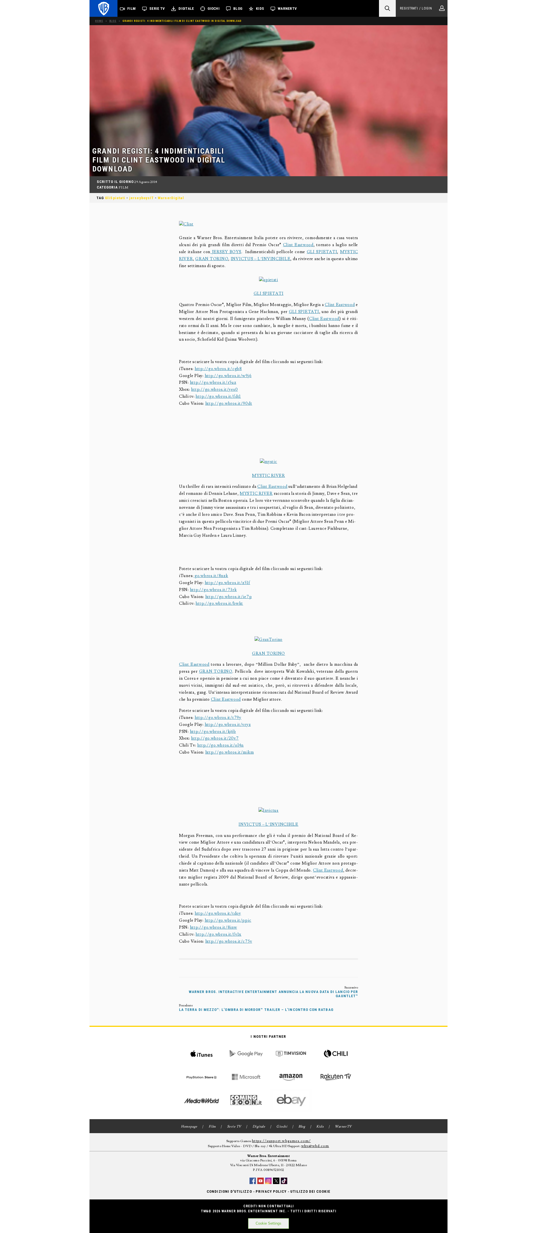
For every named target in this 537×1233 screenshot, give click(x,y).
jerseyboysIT (141, 198)
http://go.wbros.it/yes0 (214, 389)
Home (99, 20)
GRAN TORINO (211, 259)
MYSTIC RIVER (268, 475)
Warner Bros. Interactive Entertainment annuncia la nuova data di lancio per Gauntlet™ (273, 994)
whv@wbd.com (315, 1146)
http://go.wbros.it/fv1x (218, 934)
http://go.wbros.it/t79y (218, 717)
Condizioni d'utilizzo (229, 1191)
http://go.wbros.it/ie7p (228, 596)
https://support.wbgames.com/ (281, 1140)
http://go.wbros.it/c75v (228, 941)
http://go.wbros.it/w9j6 (228, 375)
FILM (123, 187)
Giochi (214, 8)
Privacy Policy (271, 1191)
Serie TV (157, 8)
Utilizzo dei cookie (310, 1191)
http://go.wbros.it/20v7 (215, 738)
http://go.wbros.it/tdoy (218, 913)
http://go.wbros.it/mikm (229, 752)
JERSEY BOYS (225, 252)
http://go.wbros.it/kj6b (213, 731)
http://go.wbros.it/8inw (213, 927)
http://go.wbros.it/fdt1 (218, 396)
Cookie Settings (268, 1223)
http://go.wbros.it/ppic (228, 920)
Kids (260, 8)
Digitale (186, 8)
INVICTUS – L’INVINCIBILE (261, 259)
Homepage (189, 1126)
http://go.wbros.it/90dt (228, 403)
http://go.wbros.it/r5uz (213, 382)
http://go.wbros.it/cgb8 (218, 368)
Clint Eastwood (298, 245)
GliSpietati (115, 198)
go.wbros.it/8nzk (211, 575)
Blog (237, 8)
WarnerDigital (171, 198)
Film (131, 8)
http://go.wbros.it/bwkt (219, 603)
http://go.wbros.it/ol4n (220, 745)
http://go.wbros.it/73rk (213, 589)
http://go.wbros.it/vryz (228, 724)
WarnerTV (287, 8)
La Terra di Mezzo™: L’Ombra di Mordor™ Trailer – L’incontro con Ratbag (256, 1010)
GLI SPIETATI (322, 252)
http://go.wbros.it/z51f (227, 582)
